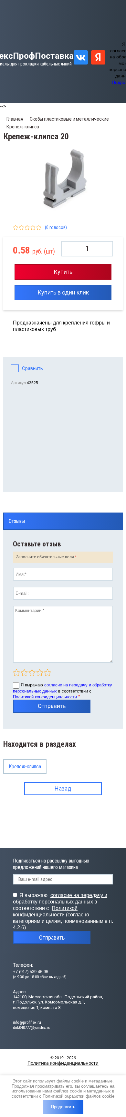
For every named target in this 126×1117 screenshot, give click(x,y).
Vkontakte (81, 57)
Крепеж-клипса (22, 126)
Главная (14, 119)
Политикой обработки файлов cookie (78, 1096)
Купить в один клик (63, 292)
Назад (63, 788)
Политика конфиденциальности (63, 1063)
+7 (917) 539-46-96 (30, 971)
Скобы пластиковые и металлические (69, 119)
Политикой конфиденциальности (45, 696)
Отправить (52, 706)
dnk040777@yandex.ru (31, 1027)
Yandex (98, 57)
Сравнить (32, 368)
